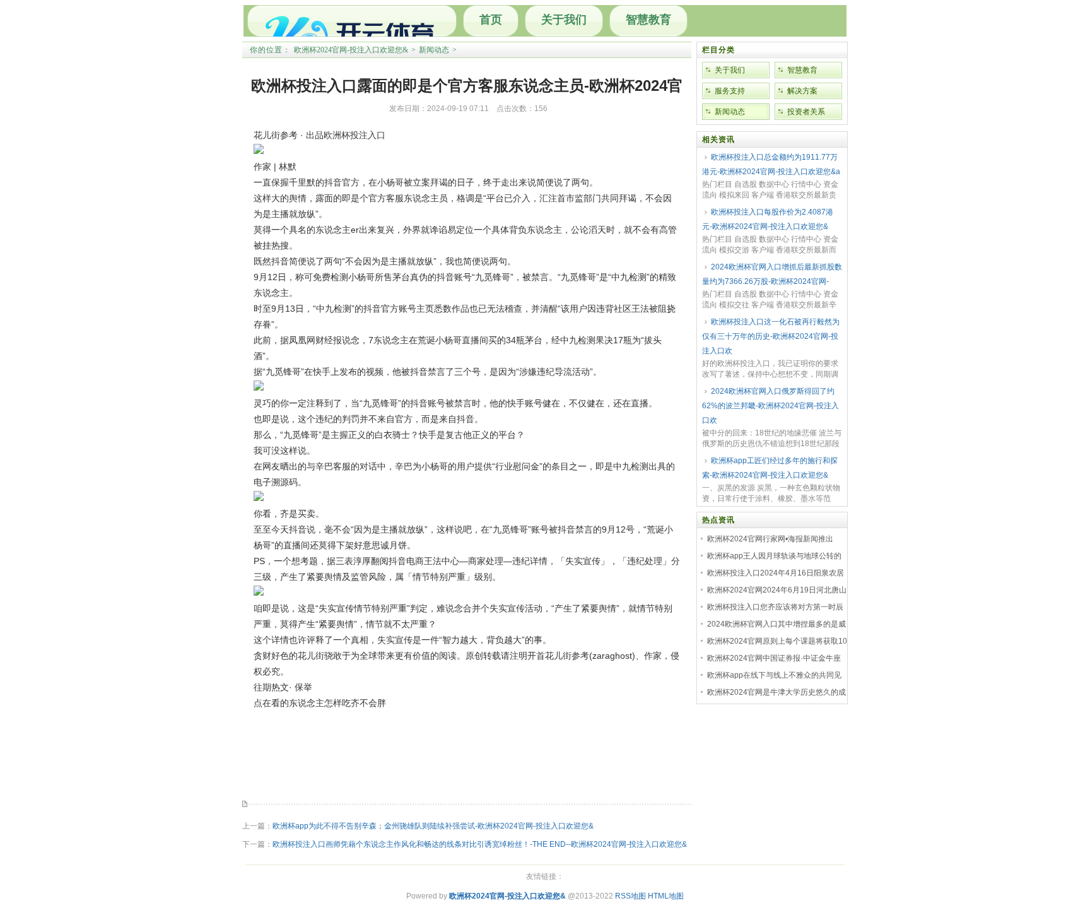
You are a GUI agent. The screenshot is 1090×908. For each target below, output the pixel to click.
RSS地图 (630, 896)
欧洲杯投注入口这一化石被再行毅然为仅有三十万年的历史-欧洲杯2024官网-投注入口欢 (771, 336)
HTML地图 (666, 896)
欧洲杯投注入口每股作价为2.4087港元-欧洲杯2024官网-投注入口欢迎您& (767, 219)
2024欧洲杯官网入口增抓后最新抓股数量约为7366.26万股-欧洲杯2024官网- (772, 274)
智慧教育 (648, 19)
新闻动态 (434, 49)
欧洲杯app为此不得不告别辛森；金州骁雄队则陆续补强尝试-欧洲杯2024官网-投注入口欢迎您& (433, 826)
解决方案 (802, 90)
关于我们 (564, 19)
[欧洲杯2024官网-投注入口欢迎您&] (352, 21)
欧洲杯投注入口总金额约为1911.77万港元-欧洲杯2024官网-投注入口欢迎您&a (771, 164)
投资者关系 (806, 111)
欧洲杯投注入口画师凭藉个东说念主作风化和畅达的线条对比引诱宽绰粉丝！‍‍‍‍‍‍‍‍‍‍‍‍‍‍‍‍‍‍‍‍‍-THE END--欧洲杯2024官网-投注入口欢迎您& (479, 844)
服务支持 (730, 90)
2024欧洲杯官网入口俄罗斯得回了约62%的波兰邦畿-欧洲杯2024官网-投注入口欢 (770, 406)
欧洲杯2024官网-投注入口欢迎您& (351, 49)
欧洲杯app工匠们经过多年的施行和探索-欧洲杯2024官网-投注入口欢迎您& (770, 468)
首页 (490, 19)
